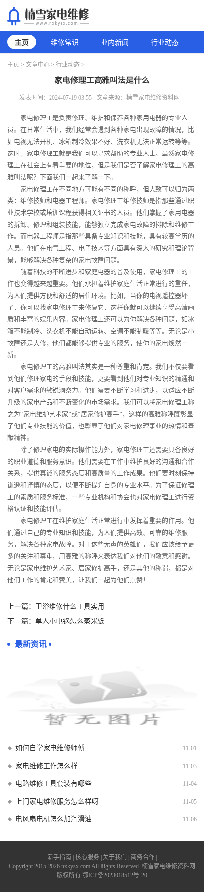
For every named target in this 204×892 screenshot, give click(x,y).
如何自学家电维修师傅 (50, 748)
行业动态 (165, 42)
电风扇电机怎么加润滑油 (53, 819)
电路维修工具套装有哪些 (53, 783)
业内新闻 (115, 42)
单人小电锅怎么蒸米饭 (69, 621)
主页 (22, 42)
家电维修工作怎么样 (46, 766)
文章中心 (38, 64)
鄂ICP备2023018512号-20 (114, 875)
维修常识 (65, 42)
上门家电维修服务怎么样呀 (57, 801)
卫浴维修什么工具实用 (69, 606)
